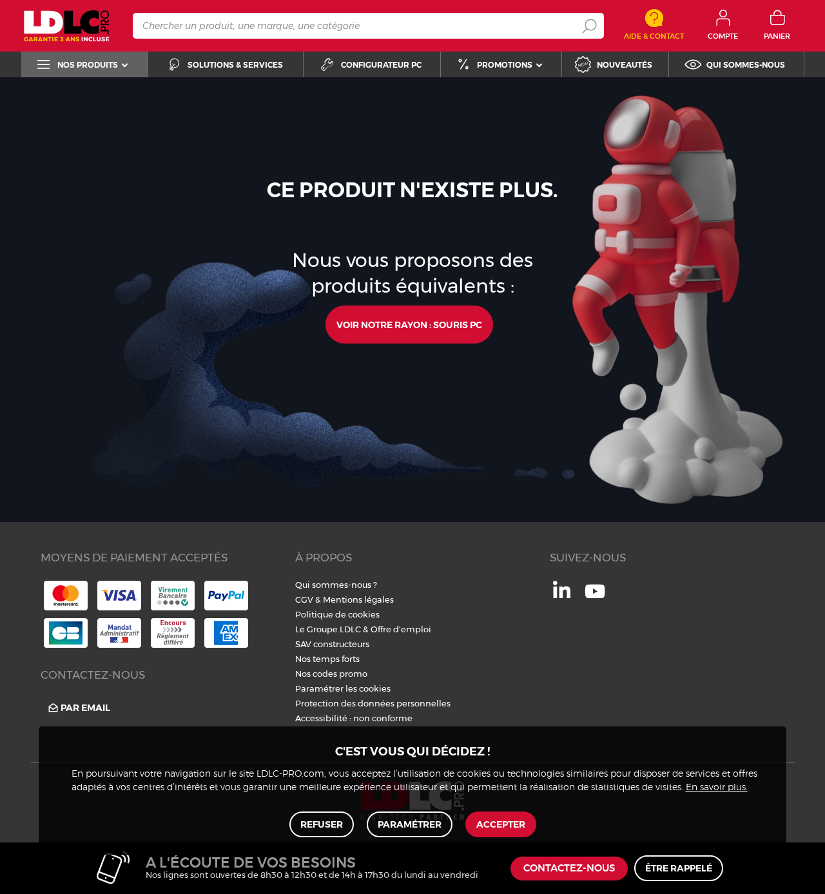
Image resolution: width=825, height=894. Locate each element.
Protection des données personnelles (373, 703)
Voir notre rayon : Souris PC (409, 325)
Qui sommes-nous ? (336, 584)
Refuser (321, 824)
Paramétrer (410, 824)
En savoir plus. (717, 787)
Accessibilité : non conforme (353, 718)
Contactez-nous (569, 868)
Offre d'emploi (401, 629)
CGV (304, 599)
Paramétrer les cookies (343, 688)
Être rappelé (678, 868)
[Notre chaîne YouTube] (595, 598)
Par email (85, 708)
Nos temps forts (327, 659)
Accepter (500, 824)
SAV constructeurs (332, 644)
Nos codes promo (331, 673)
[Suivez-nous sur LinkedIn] (561, 595)
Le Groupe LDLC (328, 629)
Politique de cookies (337, 614)
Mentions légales (358, 599)
